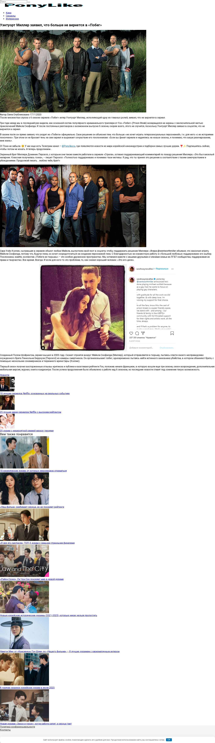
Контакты (5, 729)
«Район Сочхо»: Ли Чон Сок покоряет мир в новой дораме (32, 579)
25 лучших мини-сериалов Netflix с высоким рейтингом (30, 412)
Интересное (12, 18)
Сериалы (11, 16)
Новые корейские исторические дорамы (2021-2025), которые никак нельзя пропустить (48, 615)
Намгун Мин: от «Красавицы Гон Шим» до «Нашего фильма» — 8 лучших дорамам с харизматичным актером (59, 651)
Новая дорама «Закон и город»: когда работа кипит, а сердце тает (36, 723)
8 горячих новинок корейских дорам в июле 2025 (27, 687)
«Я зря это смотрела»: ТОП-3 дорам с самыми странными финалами (37, 543)
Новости (4, 375)
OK (169, 740)
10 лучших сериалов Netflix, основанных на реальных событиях (35, 393)
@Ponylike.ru (68, 146)
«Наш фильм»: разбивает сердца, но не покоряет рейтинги (32, 507)
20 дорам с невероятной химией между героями (27, 430)
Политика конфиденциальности (17, 726)
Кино (8, 12)
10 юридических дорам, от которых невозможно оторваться (33, 470)
